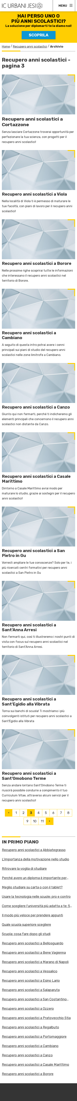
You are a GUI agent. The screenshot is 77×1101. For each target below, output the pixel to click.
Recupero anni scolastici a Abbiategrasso (34, 850)
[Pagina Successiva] (49, 821)
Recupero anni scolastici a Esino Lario (31, 980)
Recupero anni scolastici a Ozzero (28, 1008)
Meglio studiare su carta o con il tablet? (32, 887)
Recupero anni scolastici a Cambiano (30, 1046)
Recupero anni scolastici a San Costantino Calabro (34, 999)
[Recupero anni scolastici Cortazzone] (38, 109)
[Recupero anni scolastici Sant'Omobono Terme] (38, 766)
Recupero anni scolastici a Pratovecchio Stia (36, 1018)
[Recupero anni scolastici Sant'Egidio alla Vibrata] (38, 689)
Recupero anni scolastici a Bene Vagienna (34, 952)
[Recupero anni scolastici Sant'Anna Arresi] (38, 615)
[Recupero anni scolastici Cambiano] (38, 323)
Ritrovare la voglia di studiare (24, 868)
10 (34, 821)
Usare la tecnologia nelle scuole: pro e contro (36, 896)
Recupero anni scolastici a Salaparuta (31, 990)
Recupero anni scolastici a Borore (27, 1074)
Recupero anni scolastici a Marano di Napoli (35, 962)
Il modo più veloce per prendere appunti (32, 915)
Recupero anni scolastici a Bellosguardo (32, 943)
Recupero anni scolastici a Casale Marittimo (35, 1064)
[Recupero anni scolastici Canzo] (38, 395)
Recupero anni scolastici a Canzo (27, 1055)
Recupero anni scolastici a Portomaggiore (34, 1036)
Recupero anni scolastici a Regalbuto (30, 1027)
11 (42, 821)
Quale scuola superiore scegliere (26, 924)
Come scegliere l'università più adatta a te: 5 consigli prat (36, 906)
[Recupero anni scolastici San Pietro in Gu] (38, 541)
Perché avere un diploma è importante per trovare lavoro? (34, 878)
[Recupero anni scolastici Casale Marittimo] (38, 466)
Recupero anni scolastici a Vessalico (29, 971)
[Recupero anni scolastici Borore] (38, 251)
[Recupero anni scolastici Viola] (38, 182)
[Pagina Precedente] (8, 813)
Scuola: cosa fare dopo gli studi (26, 934)
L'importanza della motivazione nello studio (35, 859)
